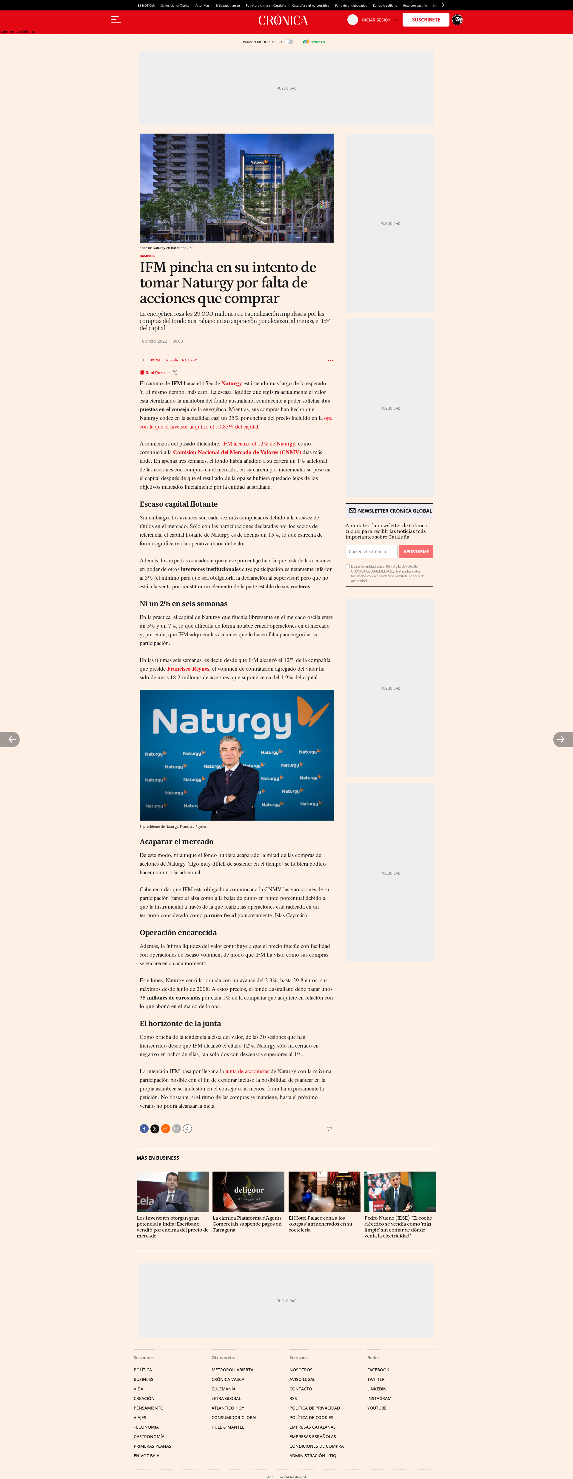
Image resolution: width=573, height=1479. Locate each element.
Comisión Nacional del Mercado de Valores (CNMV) (237, 452)
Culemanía (223, 1389)
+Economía (146, 1427)
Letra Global (226, 1398)
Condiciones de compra (316, 1446)
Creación (144, 1398)
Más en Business (158, 1158)
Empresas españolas (312, 1436)
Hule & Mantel (228, 1427)
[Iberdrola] (313, 41)
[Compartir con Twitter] (154, 1128)
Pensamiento (149, 1408)
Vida (138, 1389)
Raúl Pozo (156, 372)
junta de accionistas (247, 1071)
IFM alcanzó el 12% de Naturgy (258, 443)
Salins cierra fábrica (175, 5)
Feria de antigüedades (351, 5)
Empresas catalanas (312, 1427)
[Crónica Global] (286, 19)
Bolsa (155, 360)
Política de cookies (311, 1417)
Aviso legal (302, 1379)
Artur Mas (202, 5)
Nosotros (300, 1370)
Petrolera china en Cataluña (266, 5)
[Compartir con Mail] (176, 1128)
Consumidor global (234, 1417)
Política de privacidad (314, 1408)
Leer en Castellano (17, 31)
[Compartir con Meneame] (165, 1128)
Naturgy (189, 360)
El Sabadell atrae (227, 5)
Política (143, 1370)
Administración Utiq (312, 1455)
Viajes (140, 1417)
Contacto (300, 1389)
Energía (171, 360)
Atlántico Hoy (228, 1408)
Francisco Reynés (188, 668)
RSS (293, 1398)
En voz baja (146, 1455)
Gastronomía (149, 1436)
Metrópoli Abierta (232, 1370)
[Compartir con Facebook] (144, 1128)
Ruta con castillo (415, 5)
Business (147, 255)
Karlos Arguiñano (385, 5)
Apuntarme (416, 551)
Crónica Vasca (228, 1379)
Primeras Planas (152, 1446)
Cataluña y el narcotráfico (310, 5)
